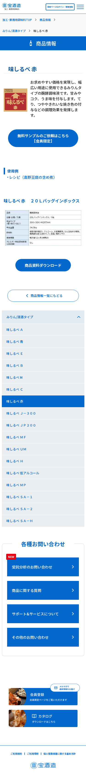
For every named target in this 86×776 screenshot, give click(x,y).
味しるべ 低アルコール (22, 473)
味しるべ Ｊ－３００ (21, 413)
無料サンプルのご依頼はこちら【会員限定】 (43, 138)
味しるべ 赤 (14, 401)
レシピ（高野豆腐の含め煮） (33, 177)
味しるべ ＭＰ (16, 485)
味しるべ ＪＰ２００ (21, 425)
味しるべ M (14, 377)
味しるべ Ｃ (14, 389)
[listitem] (20, 19)
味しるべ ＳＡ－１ (19, 497)
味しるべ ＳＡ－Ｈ (19, 520)
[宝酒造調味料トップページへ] (11, 8)
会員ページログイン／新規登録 (60, 7)
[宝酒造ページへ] (43, 767)
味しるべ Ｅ (14, 353)
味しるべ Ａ (14, 329)
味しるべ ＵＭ (16, 449)
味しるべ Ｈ (14, 461)
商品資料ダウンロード (43, 265)
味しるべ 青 (14, 341)
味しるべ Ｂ (14, 365)
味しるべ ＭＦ (16, 437)
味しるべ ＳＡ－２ (19, 508)
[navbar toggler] (80, 7)
